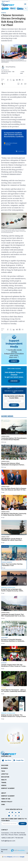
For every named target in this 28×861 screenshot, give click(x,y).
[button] (18, 84)
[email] (20, 80)
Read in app (5, 1)
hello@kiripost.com (8, 841)
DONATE (14, 361)
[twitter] (10, 80)
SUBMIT (14, 405)
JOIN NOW (14, 381)
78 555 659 (19, 838)
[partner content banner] (14, 142)
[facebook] (7, 80)
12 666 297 (10, 838)
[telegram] (17, 80)
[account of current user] (25, 8)
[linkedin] (13, 80)
